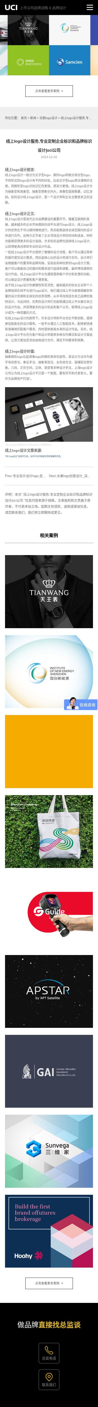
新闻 (33, 118)
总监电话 (49, 1358)
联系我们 (49, 1385)
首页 (24, 118)
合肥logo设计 (48, 118)
